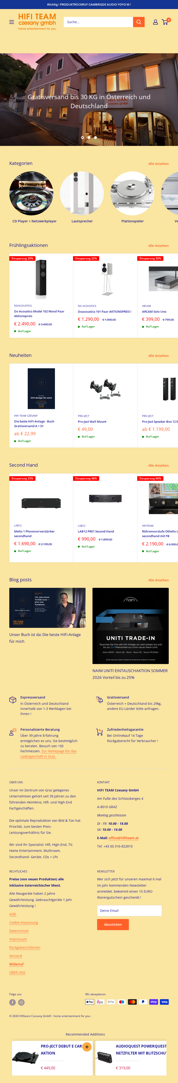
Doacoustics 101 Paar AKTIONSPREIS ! (104, 311)
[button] (86, 1047)
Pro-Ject (83, 416)
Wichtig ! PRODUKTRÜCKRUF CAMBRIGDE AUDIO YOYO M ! (89, 4)
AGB (13, 914)
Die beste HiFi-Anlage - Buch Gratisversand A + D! (34, 423)
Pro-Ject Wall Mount (92, 421)
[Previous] (7, 1057)
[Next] (171, 1057)
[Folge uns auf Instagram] (21, 1002)
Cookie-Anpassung (23, 922)
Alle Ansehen (159, 163)
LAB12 (18, 525)
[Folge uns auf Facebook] (12, 1002)
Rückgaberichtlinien (24, 947)
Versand (15, 956)
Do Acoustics (87, 306)
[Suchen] (139, 22)
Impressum (18, 939)
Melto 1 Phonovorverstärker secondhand (34, 533)
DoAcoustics (23, 305)
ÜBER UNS (17, 972)
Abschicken (113, 924)
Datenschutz (19, 931)
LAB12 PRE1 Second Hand (96, 531)
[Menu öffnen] (11, 22)
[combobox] (98, 22)
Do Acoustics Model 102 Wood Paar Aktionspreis (39, 313)
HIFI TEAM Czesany (26, 415)
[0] (165, 22)
